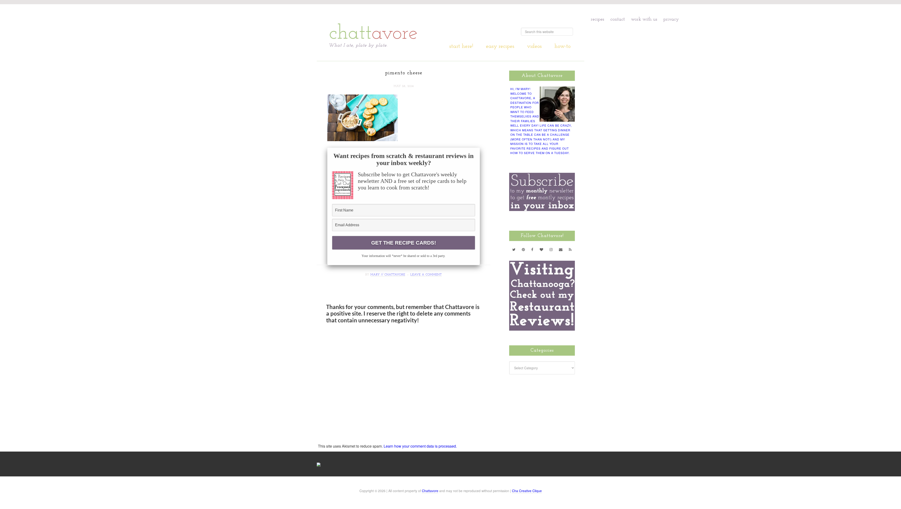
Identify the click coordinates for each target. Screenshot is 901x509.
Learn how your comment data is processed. (420, 446)
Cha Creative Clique (527, 490)
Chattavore (373, 23)
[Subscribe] (570, 249)
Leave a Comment (426, 274)
